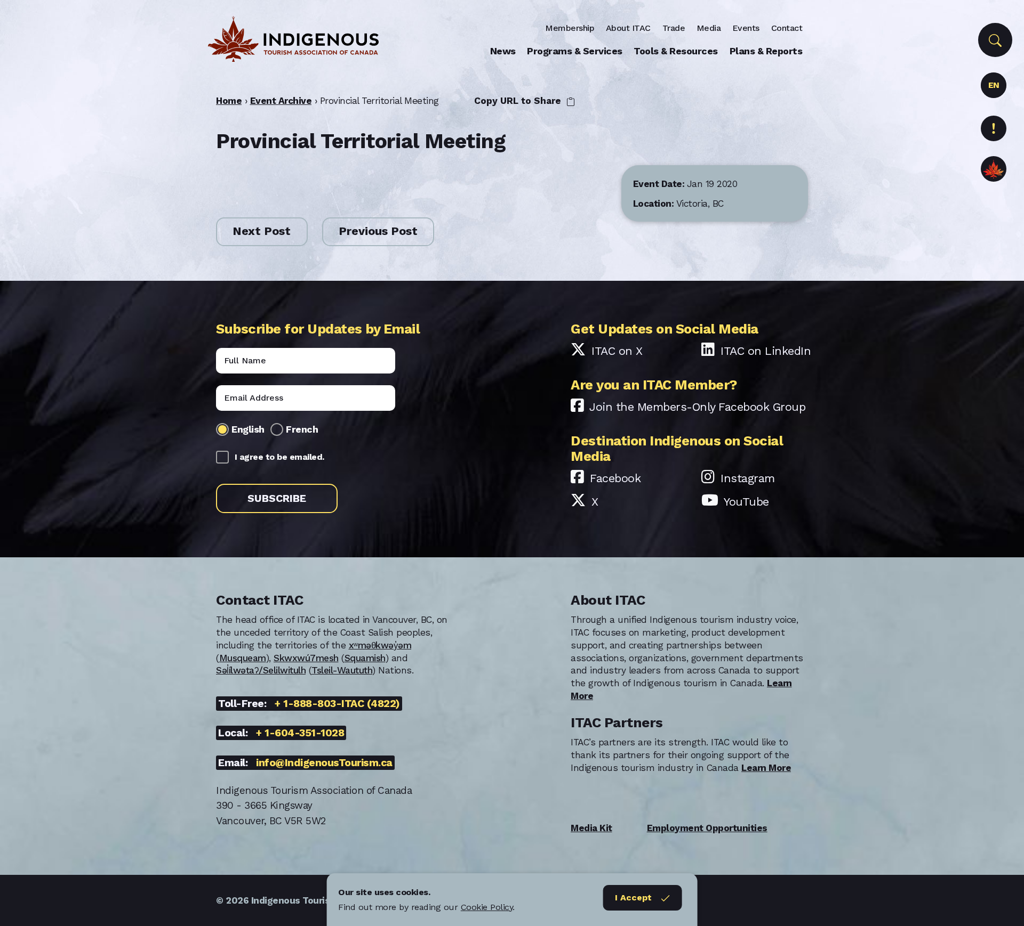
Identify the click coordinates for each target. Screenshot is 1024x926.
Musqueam (242, 658)
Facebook (615, 478)
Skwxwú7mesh (306, 658)
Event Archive (281, 100)
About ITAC (628, 28)
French (302, 429)
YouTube (746, 501)
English (248, 429)
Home (229, 100)
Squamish (365, 658)
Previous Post (378, 231)
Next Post (262, 231)
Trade (673, 28)
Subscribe (276, 498)
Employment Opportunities (707, 828)
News (503, 50)
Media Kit (591, 828)
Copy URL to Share (519, 100)
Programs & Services (574, 50)
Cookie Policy (487, 907)
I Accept (633, 897)
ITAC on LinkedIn (766, 351)
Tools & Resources (676, 50)
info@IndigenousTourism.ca (324, 763)
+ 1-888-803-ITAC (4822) (337, 703)
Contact (787, 28)
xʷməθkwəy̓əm (380, 645)
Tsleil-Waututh (341, 670)
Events (745, 28)
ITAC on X (617, 351)
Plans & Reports (766, 50)
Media (709, 28)
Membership (569, 28)
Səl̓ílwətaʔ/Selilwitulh (261, 670)
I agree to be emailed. (279, 457)
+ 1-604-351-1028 (300, 733)
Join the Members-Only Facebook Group (697, 406)
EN (993, 85)
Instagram (748, 478)
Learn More (766, 767)
